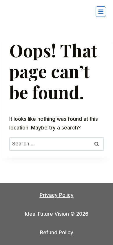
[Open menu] (101, 11)
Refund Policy (56, 232)
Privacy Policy (57, 195)
